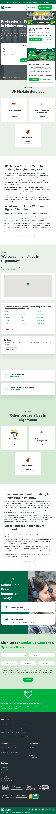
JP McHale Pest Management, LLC (10, 736)
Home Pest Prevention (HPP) (9, 747)
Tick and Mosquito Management (42, 112)
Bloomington (40, 314)
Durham (23, 323)
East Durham (40, 323)
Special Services (28, 137)
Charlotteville (40, 317)
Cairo (22, 317)
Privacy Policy (4, 812)
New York (10, 77)
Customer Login (33, 757)
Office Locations (28, 812)
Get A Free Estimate (35, 39)
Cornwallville (40, 320)
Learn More (48, 39)
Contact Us (32, 755)
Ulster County (18, 77)
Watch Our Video (47, 79)
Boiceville (6, 317)
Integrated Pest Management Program (11, 750)
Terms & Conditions (16, 812)
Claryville (23, 320)
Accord (6, 311)
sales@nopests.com (6, 774)
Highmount (26, 77)
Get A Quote (34, 79)
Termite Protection (14, 111)
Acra (22, 311)
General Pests (14, 439)
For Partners (32, 750)
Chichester (6, 320)
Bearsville (6, 314)
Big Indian (23, 314)
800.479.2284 (5, 769)
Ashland (39, 311)
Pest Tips (31, 747)
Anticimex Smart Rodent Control (10, 752)
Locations (4, 77)
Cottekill (6, 323)
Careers (31, 752)
